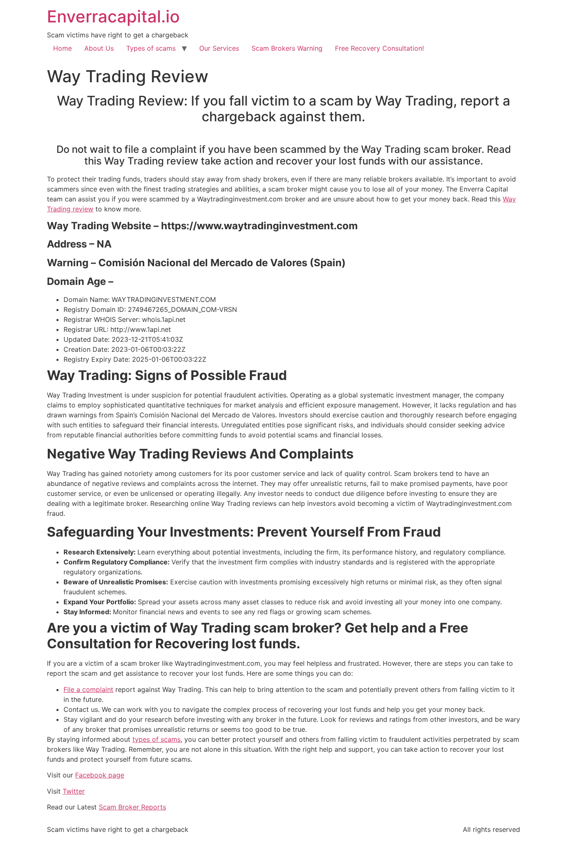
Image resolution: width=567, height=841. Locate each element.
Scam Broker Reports (132, 807)
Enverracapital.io (113, 16)
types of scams (156, 739)
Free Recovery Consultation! (379, 48)
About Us (99, 48)
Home (62, 48)
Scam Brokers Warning (287, 48)
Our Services (219, 48)
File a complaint (88, 689)
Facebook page (99, 775)
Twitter (74, 791)
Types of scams (151, 48)
